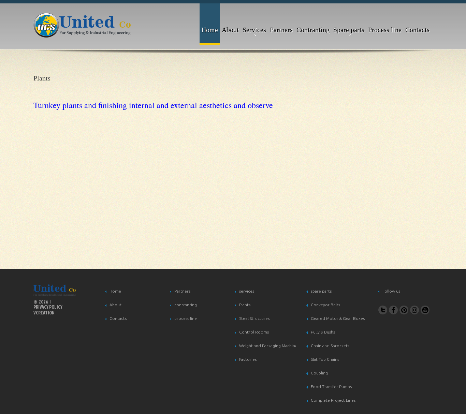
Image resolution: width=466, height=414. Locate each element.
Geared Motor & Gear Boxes (338, 318)
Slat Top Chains (325, 359)
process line (185, 318)
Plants (244, 304)
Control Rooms (254, 332)
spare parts (321, 291)
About (230, 29)
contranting (185, 304)
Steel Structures (254, 318)
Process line (385, 29)
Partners (281, 29)
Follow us (391, 291)
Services (254, 29)
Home (209, 29)
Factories (248, 359)
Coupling (319, 373)
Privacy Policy (47, 307)
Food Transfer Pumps (331, 386)
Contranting (313, 29)
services (246, 291)
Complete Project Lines (333, 400)
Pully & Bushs (323, 332)
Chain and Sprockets (330, 345)
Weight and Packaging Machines (269, 345)
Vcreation (44, 312)
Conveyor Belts (325, 304)
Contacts (417, 29)
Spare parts (348, 29)
